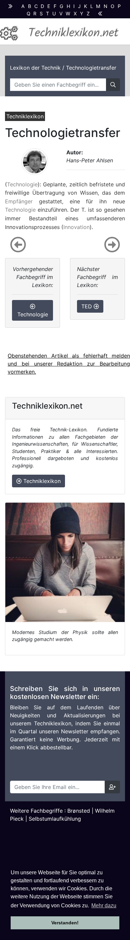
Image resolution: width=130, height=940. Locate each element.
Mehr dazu (103, 905)
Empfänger (19, 201)
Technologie (22, 184)
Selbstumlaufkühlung (55, 818)
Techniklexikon (41, 481)
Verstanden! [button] (65, 922)
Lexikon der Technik (35, 67)
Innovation (76, 227)
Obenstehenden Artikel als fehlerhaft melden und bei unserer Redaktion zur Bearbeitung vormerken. (69, 363)
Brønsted (78, 810)
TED (87, 306)
